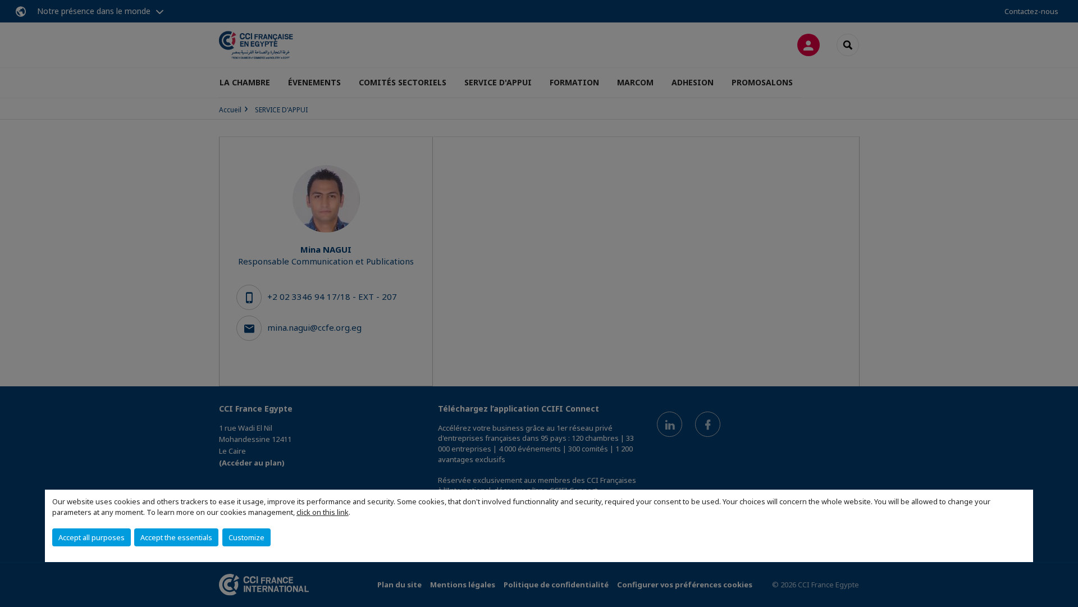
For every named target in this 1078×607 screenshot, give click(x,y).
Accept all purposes (91, 537)
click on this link (322, 512)
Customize (246, 537)
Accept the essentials (176, 537)
